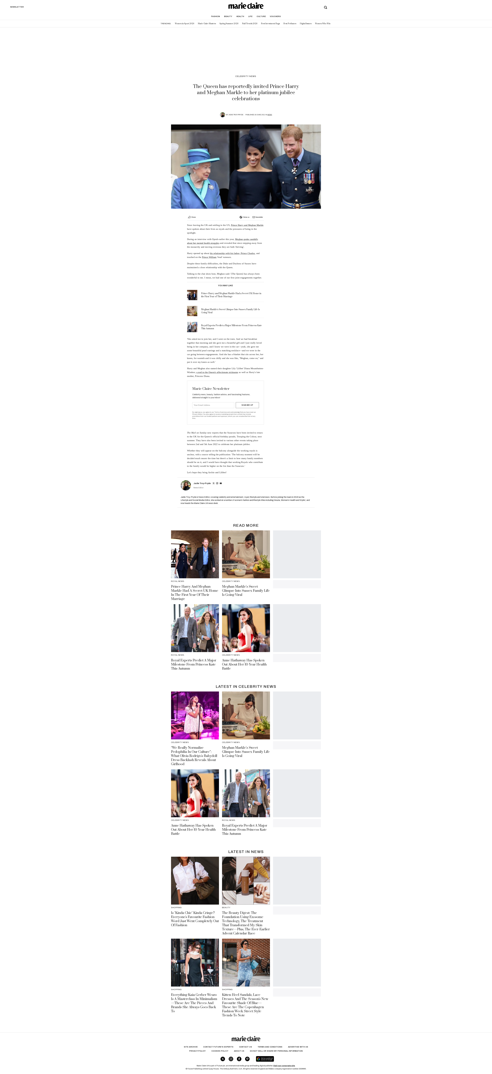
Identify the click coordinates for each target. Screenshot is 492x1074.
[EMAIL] (220, 483)
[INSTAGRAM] (217, 483)
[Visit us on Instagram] (231, 1059)
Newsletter (259, 217)
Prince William (209, 257)
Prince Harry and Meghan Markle (247, 225)
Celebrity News (245, 76)
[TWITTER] (213, 483)
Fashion (215, 16)
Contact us (245, 1047)
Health (240, 16)
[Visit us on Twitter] (223, 1059)
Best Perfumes (289, 23)
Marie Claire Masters (207, 23)
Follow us (246, 217)
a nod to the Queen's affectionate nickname (217, 372)
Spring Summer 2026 (228, 23)
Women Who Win (322, 23)
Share (193, 217)
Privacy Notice (197, 414)
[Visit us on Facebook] (239, 1059)
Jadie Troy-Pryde (236, 115)
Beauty (228, 16)
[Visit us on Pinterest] (247, 1059)
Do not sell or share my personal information (276, 1051)
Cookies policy (219, 1051)
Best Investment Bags (270, 23)
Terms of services (220, 412)
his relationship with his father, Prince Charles (232, 253)
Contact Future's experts (218, 1047)
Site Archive (191, 1047)
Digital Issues (305, 23)
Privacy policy (197, 1051)
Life (250, 16)
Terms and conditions (270, 1047)
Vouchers (275, 16)
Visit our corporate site (284, 1066)
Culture (261, 16)
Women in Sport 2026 (184, 23)
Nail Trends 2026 (249, 23)
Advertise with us (298, 1047)
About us (239, 1051)
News (269, 115)
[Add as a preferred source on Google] (281, 1059)
